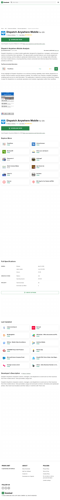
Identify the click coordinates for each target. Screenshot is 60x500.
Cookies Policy (46, 473)
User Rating (22, 35)
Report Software (31, 292)
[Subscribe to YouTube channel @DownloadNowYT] (9, 488)
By (11, 35)
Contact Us (24, 473)
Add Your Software (26, 471)
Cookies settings (47, 480)
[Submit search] (11, 2)
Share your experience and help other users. (34, 44)
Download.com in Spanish (28, 476)
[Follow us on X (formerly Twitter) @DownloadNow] (6, 488)
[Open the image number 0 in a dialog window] (7, 103)
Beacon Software (27, 373)
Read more (57, 50)
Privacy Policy (46, 468)
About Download (26, 468)
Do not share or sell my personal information (48, 477)
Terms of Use (46, 471)
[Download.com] (5, 2)
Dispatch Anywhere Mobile (25, 32)
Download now (16, 39)
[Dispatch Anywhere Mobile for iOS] (3, 33)
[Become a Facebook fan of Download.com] (3, 488)
